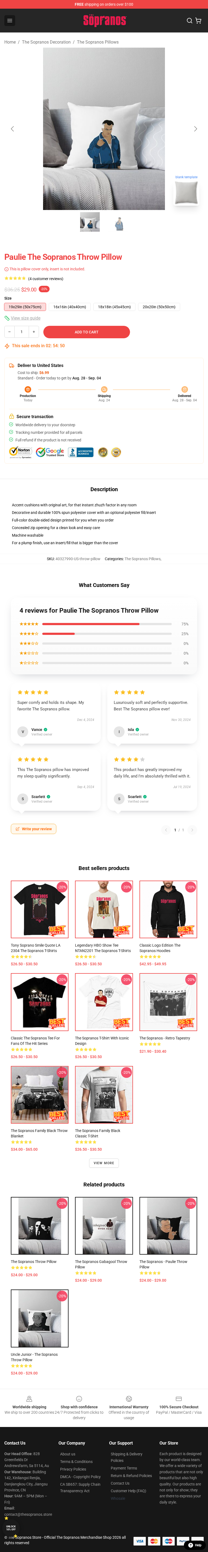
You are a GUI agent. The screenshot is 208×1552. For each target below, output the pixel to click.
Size (8, 298)
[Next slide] (195, 128)
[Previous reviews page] (166, 830)
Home (10, 42)
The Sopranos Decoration (46, 42)
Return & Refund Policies (131, 1476)
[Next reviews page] (192, 830)
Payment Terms (124, 1468)
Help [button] (198, 1545)
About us (67, 1454)
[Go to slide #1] (90, 222)
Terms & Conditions (76, 1461)
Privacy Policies (73, 1469)
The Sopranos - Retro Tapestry (164, 1038)
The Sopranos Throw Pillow (34, 1261)
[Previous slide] (12, 128)
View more (104, 1163)
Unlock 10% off (11, 1528)
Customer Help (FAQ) (128, 1491)
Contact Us (120, 1483)
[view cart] (198, 20)
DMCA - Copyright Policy (80, 1477)
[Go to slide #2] (118, 222)
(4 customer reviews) (45, 279)
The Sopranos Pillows (98, 42)
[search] (189, 20)
